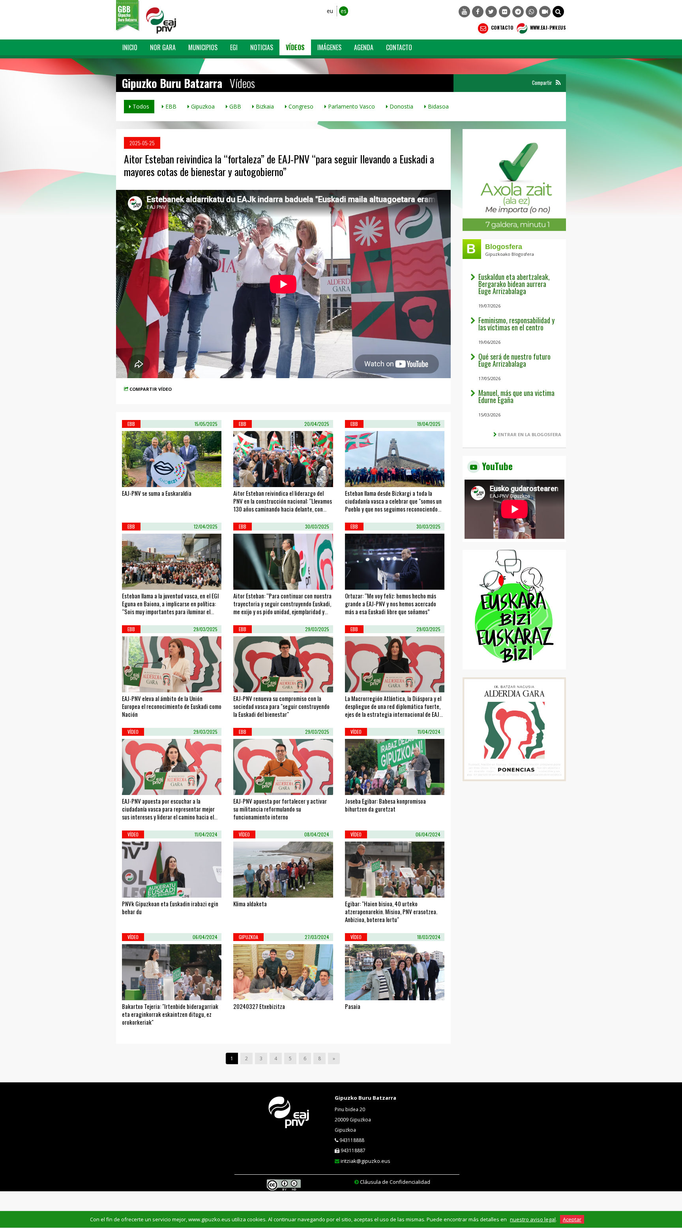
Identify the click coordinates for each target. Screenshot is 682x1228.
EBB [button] (170, 106)
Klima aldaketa (250, 903)
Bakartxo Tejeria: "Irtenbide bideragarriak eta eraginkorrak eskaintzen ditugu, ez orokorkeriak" (170, 1014)
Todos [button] (140, 106)
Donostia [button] (400, 106)
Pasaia (352, 1006)
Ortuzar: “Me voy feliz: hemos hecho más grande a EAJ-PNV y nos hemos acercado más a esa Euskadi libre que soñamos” (390, 603)
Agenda (363, 47)
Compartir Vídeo (150, 389)
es (344, 11)
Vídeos (295, 47)
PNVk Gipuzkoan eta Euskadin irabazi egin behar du (170, 907)
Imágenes (329, 47)
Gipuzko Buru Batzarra (365, 1097)
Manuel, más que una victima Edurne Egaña (516, 396)
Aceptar (572, 1219)
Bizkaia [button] (264, 106)
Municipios (202, 47)
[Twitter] (491, 11)
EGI (234, 47)
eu (330, 11)
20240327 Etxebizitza (259, 1006)
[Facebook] (477, 11)
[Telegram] (518, 11)
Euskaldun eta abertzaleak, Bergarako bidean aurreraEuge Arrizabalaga (514, 284)
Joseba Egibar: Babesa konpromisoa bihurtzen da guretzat (385, 805)
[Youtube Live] (545, 11)
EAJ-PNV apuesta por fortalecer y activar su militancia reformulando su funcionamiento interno (280, 809)
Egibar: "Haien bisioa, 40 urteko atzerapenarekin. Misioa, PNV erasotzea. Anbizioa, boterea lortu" (391, 911)
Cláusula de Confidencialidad (395, 1181)
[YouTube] (464, 11)
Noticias (261, 47)
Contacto (501, 27)
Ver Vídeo (144, 477)
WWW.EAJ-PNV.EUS (547, 27)
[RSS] (558, 82)
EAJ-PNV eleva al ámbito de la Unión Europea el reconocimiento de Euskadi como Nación (171, 706)
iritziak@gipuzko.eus (365, 1160)
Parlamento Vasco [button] (350, 106)
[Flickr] (504, 11)
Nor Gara (163, 47)
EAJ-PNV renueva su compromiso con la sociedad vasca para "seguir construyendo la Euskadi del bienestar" (281, 706)
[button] (558, 11)
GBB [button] (234, 106)
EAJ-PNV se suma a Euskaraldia (156, 493)
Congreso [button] (300, 106)
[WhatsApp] (531, 11)
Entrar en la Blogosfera (529, 434)
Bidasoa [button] (437, 106)
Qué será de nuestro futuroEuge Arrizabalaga (514, 360)
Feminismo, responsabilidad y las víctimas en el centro (516, 323)
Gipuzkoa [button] (202, 106)
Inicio (129, 47)
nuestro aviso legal (533, 1219)
